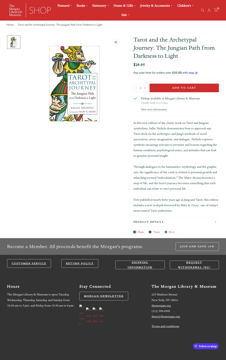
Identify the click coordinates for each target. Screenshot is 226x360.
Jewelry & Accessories (155, 5)
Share (141, 232)
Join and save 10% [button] (197, 246)
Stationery (99, 5)
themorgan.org (161, 306)
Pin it (172, 232)
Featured (63, 5)
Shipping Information (140, 265)
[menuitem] (64, 5)
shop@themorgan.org (166, 316)
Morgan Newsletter (104, 296)
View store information (154, 109)
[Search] (202, 10)
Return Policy (80, 263)
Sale (124, 15)
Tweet (156, 232)
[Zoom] (116, 42)
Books (81, 5)
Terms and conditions (165, 326)
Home (10, 24)
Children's (184, 5)
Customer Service (29, 263)
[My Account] (209, 10)
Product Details (149, 222)
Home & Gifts (123, 5)
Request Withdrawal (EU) (194, 265)
